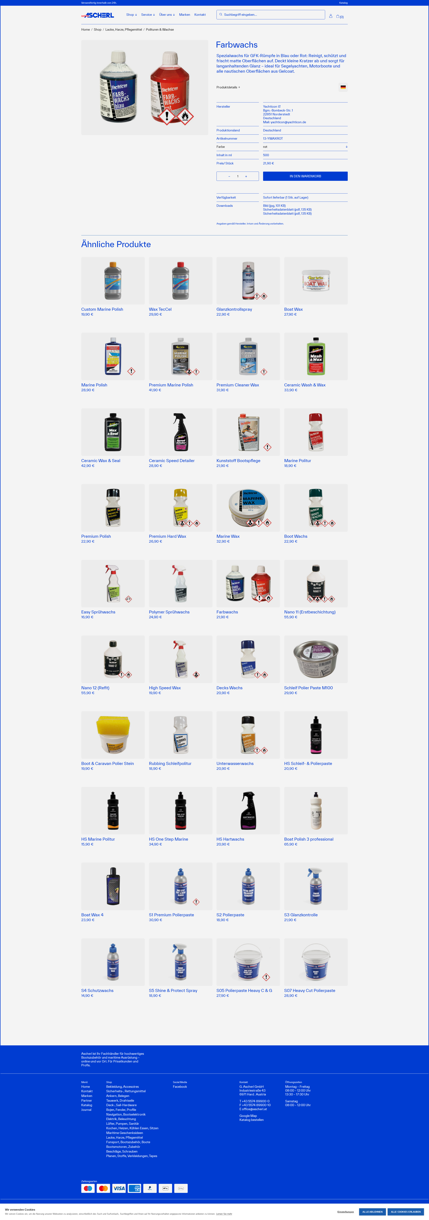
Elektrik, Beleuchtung (121, 1119)
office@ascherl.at (254, 1109)
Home (85, 29)
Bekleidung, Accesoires (122, 1086)
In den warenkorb (305, 176)
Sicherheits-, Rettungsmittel (126, 1091)
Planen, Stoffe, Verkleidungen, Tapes (131, 1156)
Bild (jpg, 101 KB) (274, 205)
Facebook (180, 1086)
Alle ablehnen (372, 1212)
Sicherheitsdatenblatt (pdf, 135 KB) (287, 209)
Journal (86, 1110)
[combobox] (273, 14)
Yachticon (270, 106)
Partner (86, 1100)
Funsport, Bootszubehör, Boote (128, 1142)
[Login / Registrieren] (330, 16)
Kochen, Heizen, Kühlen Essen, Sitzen (132, 1128)
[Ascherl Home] (97, 15)
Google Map (248, 1116)
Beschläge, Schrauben (122, 1151)
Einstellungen (346, 1212)
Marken (184, 14)
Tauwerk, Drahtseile (120, 1100)
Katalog (343, 2)
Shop (97, 29)
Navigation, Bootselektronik (126, 1114)
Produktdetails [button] (227, 87)
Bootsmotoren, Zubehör (123, 1147)
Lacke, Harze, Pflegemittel (123, 29)
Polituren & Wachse (160, 29)
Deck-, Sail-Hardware (121, 1105)
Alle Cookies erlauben (406, 1212)
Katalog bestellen (251, 1120)
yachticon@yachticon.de (288, 122)
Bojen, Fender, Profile (121, 1110)
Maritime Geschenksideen (124, 1133)
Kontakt (200, 14)
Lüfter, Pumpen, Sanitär (122, 1123)
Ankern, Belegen (117, 1096)
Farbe (221, 147)
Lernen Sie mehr (224, 1214)
